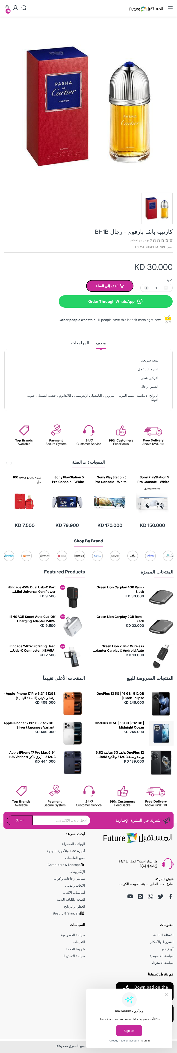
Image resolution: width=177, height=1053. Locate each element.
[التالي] (11, 463)
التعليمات (79, 942)
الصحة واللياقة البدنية (71, 899)
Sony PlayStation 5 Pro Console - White (153, 479)
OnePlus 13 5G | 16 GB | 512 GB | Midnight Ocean (119, 725)
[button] (162, 240)
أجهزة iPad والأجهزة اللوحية (66, 851)
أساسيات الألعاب (74, 892)
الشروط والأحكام (162, 942)
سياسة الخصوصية (162, 956)
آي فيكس (167, 949)
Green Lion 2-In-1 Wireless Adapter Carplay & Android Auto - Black (119, 648)
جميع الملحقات (75, 858)
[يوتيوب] (130, 896)
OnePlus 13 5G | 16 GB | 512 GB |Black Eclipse (120, 695)
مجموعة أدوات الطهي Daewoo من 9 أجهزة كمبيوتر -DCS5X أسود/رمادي (25, 479)
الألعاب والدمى (75, 885)
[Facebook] (171, 896)
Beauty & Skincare (66, 913)
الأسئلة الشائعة (163, 935)
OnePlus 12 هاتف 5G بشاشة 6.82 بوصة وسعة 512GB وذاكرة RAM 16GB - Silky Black (120, 754)
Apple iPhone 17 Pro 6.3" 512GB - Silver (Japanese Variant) (29, 725)
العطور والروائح (74, 906)
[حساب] (15, 8)
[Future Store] (146, 12)
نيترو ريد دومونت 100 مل (69, 479)
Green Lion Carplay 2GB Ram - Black (120, 619)
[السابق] (6, 463)
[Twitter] (160, 896)
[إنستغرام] (140, 896)
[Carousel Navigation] (9, 463)
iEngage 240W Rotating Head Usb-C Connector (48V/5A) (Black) (32, 648)
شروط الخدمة (75, 949)
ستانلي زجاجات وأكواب (69, 878)
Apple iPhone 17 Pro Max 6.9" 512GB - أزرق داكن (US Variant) (32, 754)
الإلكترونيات (77, 872)
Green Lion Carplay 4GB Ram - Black (120, 589)
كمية (169, 280)
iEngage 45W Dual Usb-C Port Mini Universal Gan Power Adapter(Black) (32, 589)
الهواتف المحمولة (73, 844)
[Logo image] (152, 555)
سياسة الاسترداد (162, 963)
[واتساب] (150, 896)
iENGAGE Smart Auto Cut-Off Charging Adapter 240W (32, 619)
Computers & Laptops (63, 865)
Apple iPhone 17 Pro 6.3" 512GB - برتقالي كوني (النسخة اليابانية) (29, 695)
